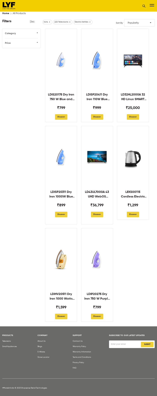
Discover (61, 117)
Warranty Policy (79, 346)
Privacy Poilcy (78, 363)
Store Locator (43, 357)
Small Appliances (9, 346)
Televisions (6, 341)
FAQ (74, 368)
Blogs (40, 346)
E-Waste (41, 352)
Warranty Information (82, 352)
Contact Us (77, 341)
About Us (41, 341)
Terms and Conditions (82, 357)
